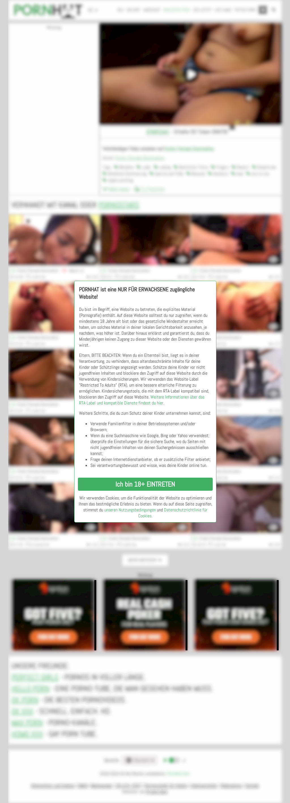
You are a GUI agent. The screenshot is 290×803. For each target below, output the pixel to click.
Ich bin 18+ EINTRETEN (145, 484)
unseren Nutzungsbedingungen (130, 510)
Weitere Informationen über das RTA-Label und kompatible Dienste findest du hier (141, 400)
